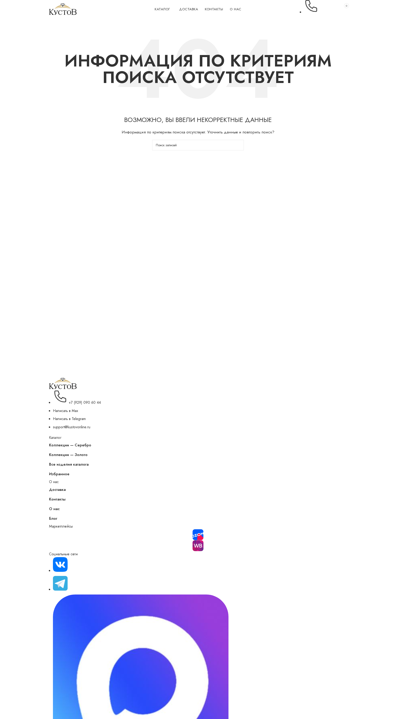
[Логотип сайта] (63, 8)
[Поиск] (328, 9)
